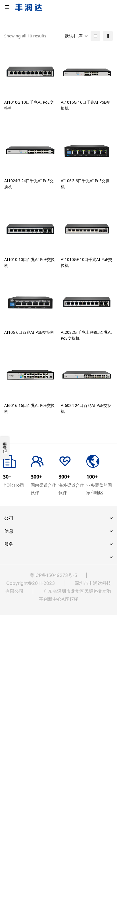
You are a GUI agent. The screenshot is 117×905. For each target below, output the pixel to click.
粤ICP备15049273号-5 (53, 575)
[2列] (108, 36)
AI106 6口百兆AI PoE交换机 (29, 332)
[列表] (95, 36)
